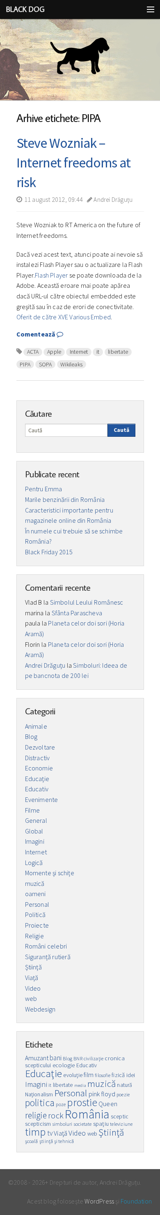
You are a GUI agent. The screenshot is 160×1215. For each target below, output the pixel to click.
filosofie (102, 1075)
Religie (34, 936)
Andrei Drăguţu (112, 199)
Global (34, 831)
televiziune (121, 1124)
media (80, 1085)
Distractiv (37, 758)
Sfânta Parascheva (77, 613)
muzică (35, 883)
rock (56, 1115)
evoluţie (72, 1075)
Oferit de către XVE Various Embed (63, 317)
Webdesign (40, 1009)
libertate (118, 351)
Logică (34, 862)
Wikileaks (71, 364)
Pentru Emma (43, 489)
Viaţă (32, 977)
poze (61, 1104)
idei (130, 1075)
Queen (107, 1104)
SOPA (45, 364)
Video (33, 988)
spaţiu (101, 1123)
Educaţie (37, 779)
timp (35, 1131)
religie (36, 1115)
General (36, 820)
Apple (54, 351)
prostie (82, 1102)
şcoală (31, 1141)
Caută (121, 430)
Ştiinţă (33, 967)
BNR (77, 1058)
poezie (123, 1094)
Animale (36, 726)
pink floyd (102, 1094)
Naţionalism (39, 1094)
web (31, 998)
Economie (39, 768)
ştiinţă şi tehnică (56, 1141)
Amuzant (36, 1058)
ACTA (33, 351)
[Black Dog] (80, 60)
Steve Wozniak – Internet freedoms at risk (73, 162)
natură (124, 1085)
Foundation (136, 1201)
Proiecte (37, 925)
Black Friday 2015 (49, 552)
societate (83, 1124)
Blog (31, 736)
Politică (35, 914)
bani (56, 1057)
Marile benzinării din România (65, 499)
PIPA (25, 364)
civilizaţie (93, 1058)
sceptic (119, 1116)
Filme (32, 810)
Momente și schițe (49, 873)
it (97, 351)
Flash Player (51, 275)
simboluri (63, 1124)
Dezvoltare (40, 747)
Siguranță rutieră (48, 957)
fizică (118, 1075)
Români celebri (46, 946)
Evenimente (41, 799)
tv (50, 1133)
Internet (79, 351)
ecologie (64, 1065)
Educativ (37, 789)
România (87, 1114)
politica (40, 1103)
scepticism (38, 1123)
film (89, 1075)
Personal (37, 904)
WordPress (99, 1201)
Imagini (34, 841)
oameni (35, 894)
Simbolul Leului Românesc (86, 602)
